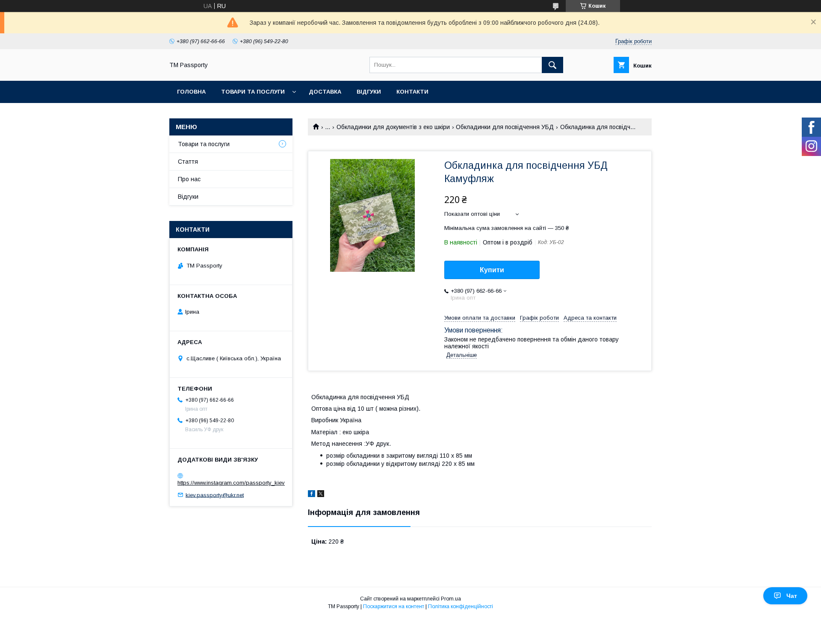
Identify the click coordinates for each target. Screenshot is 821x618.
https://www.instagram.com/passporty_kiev (231, 483)
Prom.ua (451, 599)
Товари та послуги (253, 91)
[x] (320, 494)
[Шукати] (552, 65)
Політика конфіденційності (460, 606)
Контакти (412, 91)
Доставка (325, 91)
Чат (791, 595)
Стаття (188, 161)
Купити (492, 270)
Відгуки (369, 91)
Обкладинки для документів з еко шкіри (393, 127)
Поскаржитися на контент (393, 606)
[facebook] (311, 494)
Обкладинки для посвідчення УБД (505, 127)
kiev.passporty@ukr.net (215, 494)
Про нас (189, 179)
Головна (191, 91)
